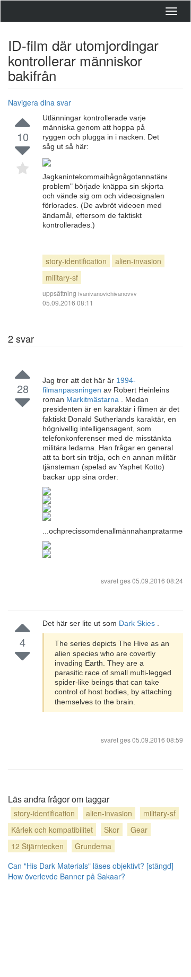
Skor (111, 829)
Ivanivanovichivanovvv (107, 293)
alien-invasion (138, 261)
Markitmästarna (93, 399)
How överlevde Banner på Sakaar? (66, 876)
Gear (139, 829)
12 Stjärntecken (37, 846)
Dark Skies (138, 623)
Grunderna (93, 846)
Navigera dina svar (39, 102)
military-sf (62, 277)
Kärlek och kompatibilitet (52, 829)
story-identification (76, 261)
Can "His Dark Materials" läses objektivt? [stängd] (90, 865)
